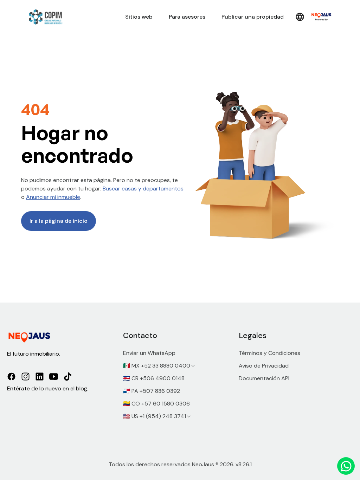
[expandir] (193, 365)
